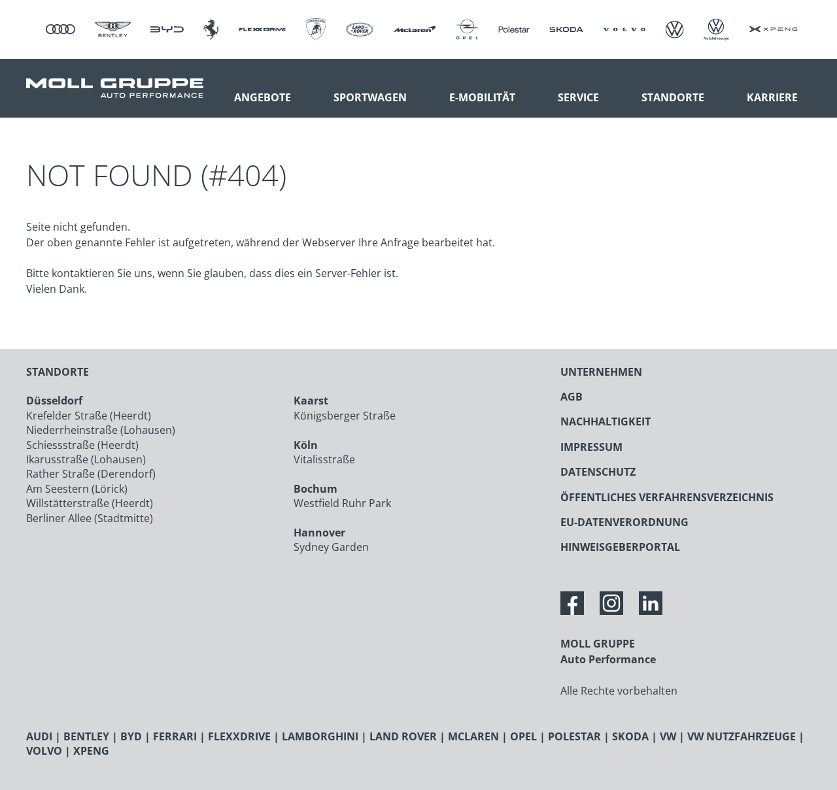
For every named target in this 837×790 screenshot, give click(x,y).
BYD (131, 736)
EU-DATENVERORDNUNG (624, 522)
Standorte (672, 97)
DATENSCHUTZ (598, 472)
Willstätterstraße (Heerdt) (89, 503)
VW (668, 736)
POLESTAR (574, 736)
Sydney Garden (331, 547)
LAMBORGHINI (320, 736)
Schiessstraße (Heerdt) (82, 445)
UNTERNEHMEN (601, 372)
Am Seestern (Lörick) (77, 489)
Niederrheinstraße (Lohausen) (100, 430)
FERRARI (175, 736)
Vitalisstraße (324, 459)
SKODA (630, 736)
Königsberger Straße (345, 415)
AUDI (39, 736)
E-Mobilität (482, 97)
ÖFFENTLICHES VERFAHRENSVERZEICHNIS (667, 497)
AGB (571, 396)
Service (578, 97)
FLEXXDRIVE (239, 736)
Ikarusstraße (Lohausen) (86, 459)
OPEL (523, 736)
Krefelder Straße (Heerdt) (88, 415)
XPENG (91, 751)
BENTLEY (86, 736)
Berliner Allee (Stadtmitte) (89, 518)
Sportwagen (370, 97)
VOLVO (44, 751)
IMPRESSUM (591, 447)
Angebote (262, 97)
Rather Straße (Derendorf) (91, 474)
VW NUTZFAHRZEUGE (741, 736)
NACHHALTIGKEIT (605, 421)
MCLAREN (473, 736)
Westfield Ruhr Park (342, 503)
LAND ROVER (403, 736)
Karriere (772, 97)
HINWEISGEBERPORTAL (620, 547)
